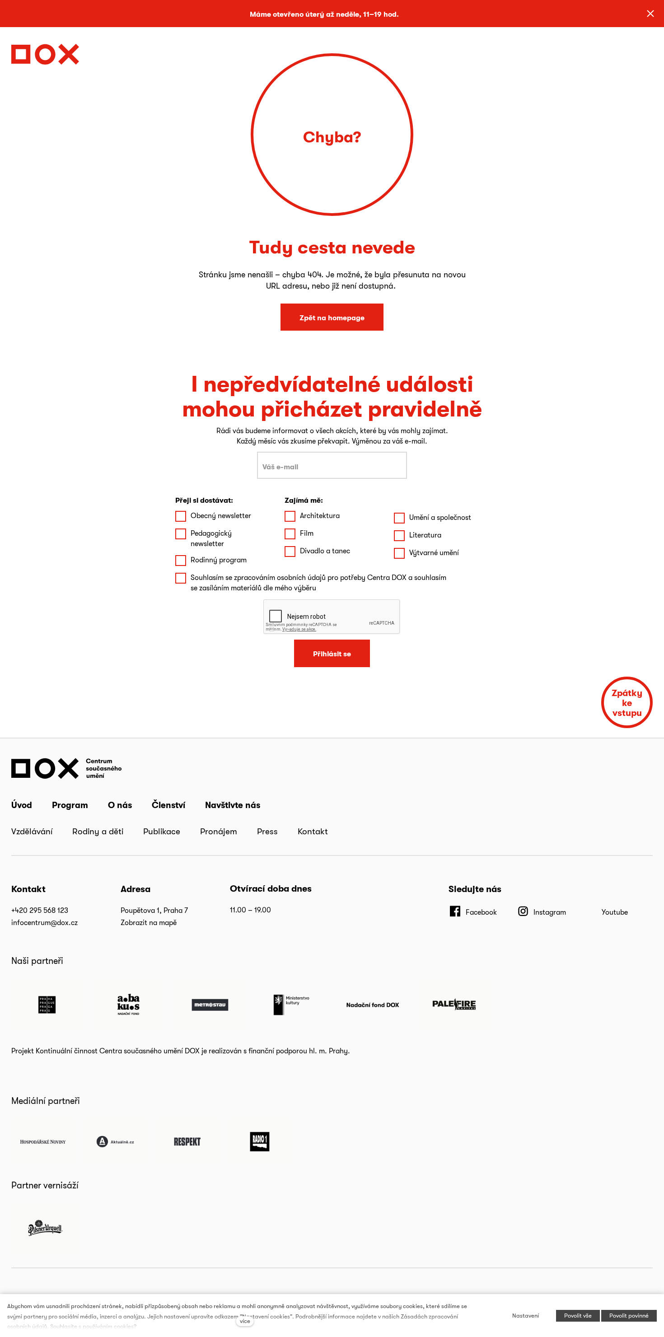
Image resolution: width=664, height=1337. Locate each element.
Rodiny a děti (97, 831)
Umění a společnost (440, 517)
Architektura (320, 515)
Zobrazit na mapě (149, 922)
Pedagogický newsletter (211, 538)
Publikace (161, 831)
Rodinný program (219, 560)
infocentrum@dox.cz (44, 922)
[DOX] (45, 52)
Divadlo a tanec (325, 551)
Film (306, 533)
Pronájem (218, 831)
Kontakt (313, 831)
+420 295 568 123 (39, 910)
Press (267, 831)
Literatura (425, 535)
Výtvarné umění (434, 552)
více (245, 1321)
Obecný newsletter (221, 515)
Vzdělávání (31, 831)
